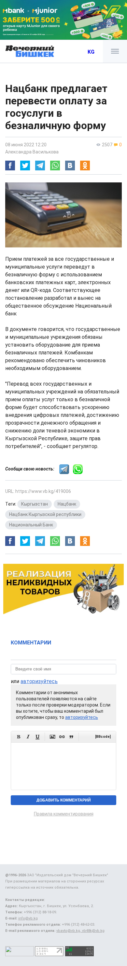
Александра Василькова (32, 151)
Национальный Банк (31, 524)
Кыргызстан (34, 504)
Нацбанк (67, 504)
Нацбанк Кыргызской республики (45, 514)
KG (91, 52)
